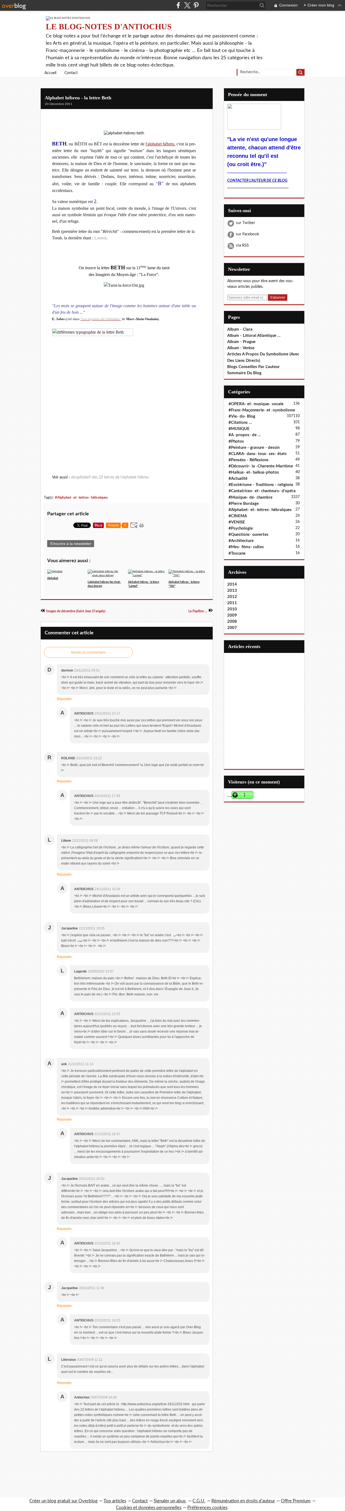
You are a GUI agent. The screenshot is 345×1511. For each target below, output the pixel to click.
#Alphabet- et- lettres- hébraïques (81, 497)
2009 (232, 615)
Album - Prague (241, 342)
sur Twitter (245, 223)
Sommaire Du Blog (244, 373)
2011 (232, 603)
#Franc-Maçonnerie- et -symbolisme (262, 410)
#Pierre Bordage (244, 504)
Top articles (115, 1501)
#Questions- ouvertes (248, 535)
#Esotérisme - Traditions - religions (261, 485)
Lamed (100, 238)
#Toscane (237, 553)
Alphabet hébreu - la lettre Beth (78, 97)
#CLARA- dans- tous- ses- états (258, 454)
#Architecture (241, 541)
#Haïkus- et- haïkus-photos (254, 472)
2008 (232, 622)
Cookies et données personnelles (148, 1507)
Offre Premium (295, 1501)
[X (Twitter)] (187, 5)
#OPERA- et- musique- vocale (256, 404)
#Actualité (238, 479)
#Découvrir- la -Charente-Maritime (261, 466)
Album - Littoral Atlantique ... (254, 336)
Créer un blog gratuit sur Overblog (63, 1501)
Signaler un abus (170, 1501)
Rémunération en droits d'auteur (243, 1501)
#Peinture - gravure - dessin (254, 448)
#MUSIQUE (239, 429)
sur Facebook (247, 234)
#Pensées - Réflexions (248, 460)
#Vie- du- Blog (242, 416)
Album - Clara (240, 329)
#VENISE (237, 522)
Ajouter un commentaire (88, 652)
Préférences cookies (207, 1507)
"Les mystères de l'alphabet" (100, 319)
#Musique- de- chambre (250, 497)
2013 (232, 591)
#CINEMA (238, 516)
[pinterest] (196, 5)
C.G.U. (198, 1501)
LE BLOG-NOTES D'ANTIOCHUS (109, 26)
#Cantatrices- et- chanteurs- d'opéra (262, 491)
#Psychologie (241, 528)
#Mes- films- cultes (246, 547)
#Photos (236, 441)
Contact (71, 73)
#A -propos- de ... (245, 435)
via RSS (242, 245)
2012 (232, 597)
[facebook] (178, 5)
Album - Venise (240, 348)
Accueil (50, 73)
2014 (232, 584)
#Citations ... (240, 423)
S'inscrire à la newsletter (70, 543)
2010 (232, 609)
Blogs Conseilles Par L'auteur (253, 367)
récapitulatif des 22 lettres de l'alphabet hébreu (110, 477)
